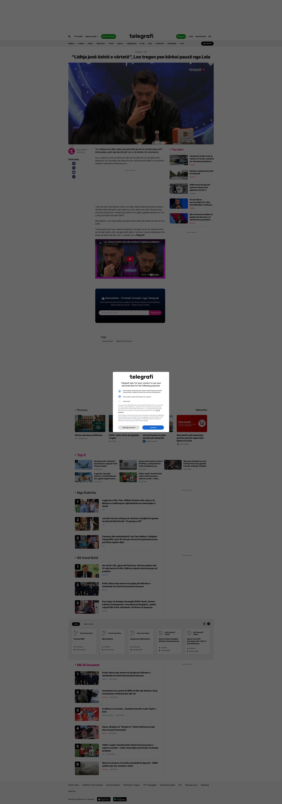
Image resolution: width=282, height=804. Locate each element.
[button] (141, 401)
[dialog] (141, 402)
